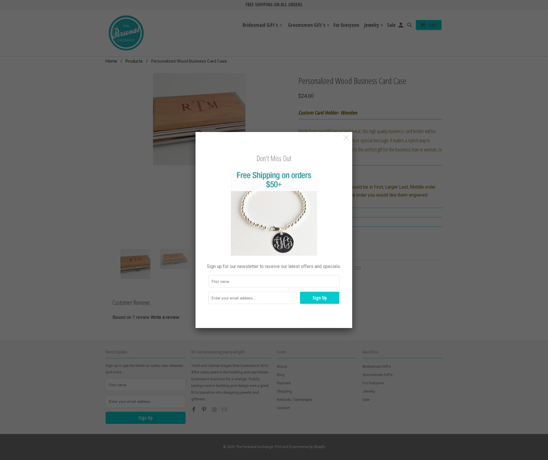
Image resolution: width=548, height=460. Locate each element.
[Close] (346, 138)
